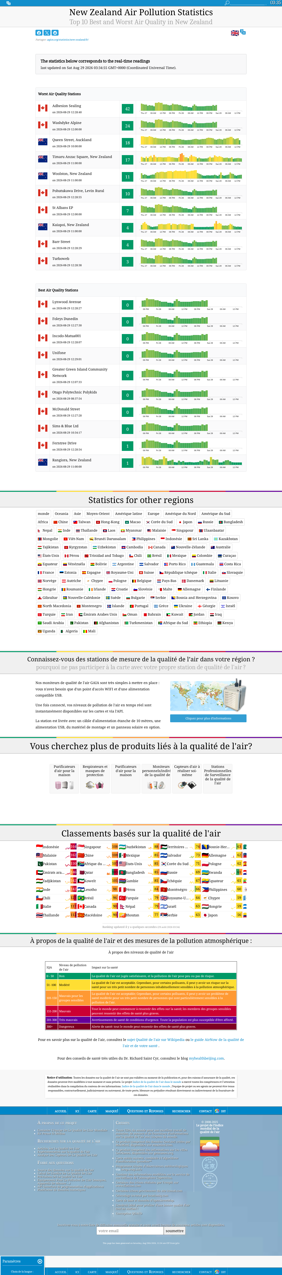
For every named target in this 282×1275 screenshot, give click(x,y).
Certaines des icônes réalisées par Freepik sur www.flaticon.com (147, 1184)
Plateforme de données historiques (61, 1190)
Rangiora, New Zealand (71, 460)
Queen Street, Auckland (72, 139)
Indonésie (173, 538)
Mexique (178, 555)
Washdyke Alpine (67, 122)
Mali (91, 631)
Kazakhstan (228, 538)
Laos (111, 530)
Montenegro (91, 605)
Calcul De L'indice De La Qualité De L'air (64, 1173)
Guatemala (204, 564)
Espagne (93, 572)
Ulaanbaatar (213, 530)
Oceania (61, 513)
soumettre (175, 1230)
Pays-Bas (168, 580)
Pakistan (80, 622)
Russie (207, 521)
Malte (167, 589)
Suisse (148, 572)
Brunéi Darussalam (109, 538)
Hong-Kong (110, 521)
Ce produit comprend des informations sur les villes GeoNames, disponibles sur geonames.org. (151, 1151)
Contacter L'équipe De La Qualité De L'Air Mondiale (72, 1130)
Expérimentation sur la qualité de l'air (63, 1152)
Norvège (49, 580)
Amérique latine (128, 513)
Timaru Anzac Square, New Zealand (82, 156)
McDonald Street (66, 409)
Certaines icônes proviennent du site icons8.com (149, 1191)
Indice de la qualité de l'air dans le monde (157, 1082)
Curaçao (229, 555)
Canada (159, 547)
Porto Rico (177, 564)
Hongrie (49, 589)
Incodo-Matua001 (66, 335)
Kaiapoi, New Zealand (70, 224)
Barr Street (61, 241)
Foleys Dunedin (65, 318)
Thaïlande (88, 530)
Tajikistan (50, 547)
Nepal (47, 530)
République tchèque (180, 572)
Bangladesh (233, 521)
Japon (187, 521)
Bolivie (100, 564)
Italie (211, 572)
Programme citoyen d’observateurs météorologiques (152, 1166)
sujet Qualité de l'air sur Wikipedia (156, 1039)
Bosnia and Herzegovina (196, 597)
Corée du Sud (161, 521)
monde (43, 513)
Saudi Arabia (53, 622)
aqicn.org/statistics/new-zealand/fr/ (67, 39)
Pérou (73, 555)
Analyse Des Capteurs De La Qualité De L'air (67, 1155)
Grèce (163, 605)
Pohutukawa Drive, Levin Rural (78, 190)
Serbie (160, 597)
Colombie (204, 555)
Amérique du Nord (180, 513)
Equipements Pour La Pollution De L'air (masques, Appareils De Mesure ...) (71, 1181)
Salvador (151, 564)
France (48, 572)
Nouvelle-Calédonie (83, 597)
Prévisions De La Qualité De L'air (59, 1176)
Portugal (141, 605)
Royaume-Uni (122, 572)
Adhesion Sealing (66, 105)
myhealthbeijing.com (206, 1058)
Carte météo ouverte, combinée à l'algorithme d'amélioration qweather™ (147, 1159)
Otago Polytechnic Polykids (74, 392)
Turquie (49, 614)
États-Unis (50, 555)
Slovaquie (234, 572)
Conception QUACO (129, 1213)
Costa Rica (232, 564)
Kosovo (232, 597)
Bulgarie (137, 597)
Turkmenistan (140, 622)
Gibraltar (50, 597)
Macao (135, 521)
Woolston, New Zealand (72, 173)
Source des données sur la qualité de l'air (65, 1170)
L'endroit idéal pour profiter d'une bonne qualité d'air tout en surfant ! (153, 1206)
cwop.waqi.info (131, 1169)
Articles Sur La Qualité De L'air (58, 1148)
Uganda (48, 631)
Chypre (96, 580)
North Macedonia (56, 605)
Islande (117, 605)
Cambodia (134, 547)
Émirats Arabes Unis (99, 614)
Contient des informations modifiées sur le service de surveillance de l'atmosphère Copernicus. (152, 1175)
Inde (66, 530)
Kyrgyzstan (77, 547)
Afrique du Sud (175, 622)
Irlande (99, 589)
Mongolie (50, 538)
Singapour (184, 530)
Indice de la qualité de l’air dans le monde (146, 1086)
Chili (137, 555)
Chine (62, 521)
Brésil (156, 555)
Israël (230, 605)
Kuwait (176, 614)
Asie (77, 513)
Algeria (71, 631)
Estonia (70, 572)
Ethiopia (204, 622)
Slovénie (145, 589)
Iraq (218, 614)
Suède (115, 597)
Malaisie (158, 530)
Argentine (125, 564)
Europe (153, 513)
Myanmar (133, 530)
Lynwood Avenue (66, 301)
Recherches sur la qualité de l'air (68, 1141)
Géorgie (208, 605)
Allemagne (191, 589)
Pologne (119, 580)
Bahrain (154, 614)
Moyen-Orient (98, 513)
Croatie (121, 589)
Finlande (218, 589)
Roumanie (74, 589)
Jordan (198, 614)
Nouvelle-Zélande (190, 547)
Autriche (73, 580)
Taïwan (84, 521)
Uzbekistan (106, 547)
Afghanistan (108, 622)
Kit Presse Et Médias (51, 1133)
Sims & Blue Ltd (65, 426)
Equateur (50, 564)
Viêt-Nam (76, 538)
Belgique (144, 580)
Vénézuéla (76, 564)
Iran (69, 614)
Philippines (145, 538)
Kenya (227, 622)
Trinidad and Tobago (106, 555)
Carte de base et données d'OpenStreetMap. (145, 1200)
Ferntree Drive (64, 443)
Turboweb (60, 258)
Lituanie (221, 580)
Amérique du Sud (215, 513)
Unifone (59, 352)
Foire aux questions (55, 1162)
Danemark (195, 580)
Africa (43, 521)
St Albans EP (62, 207)
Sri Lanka (199, 538)
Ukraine (185, 605)
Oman (131, 614)
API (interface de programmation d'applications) (70, 1186)
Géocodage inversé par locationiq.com (142, 1195)
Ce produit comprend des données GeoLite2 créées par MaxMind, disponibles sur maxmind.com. (153, 1143)
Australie (223, 547)
